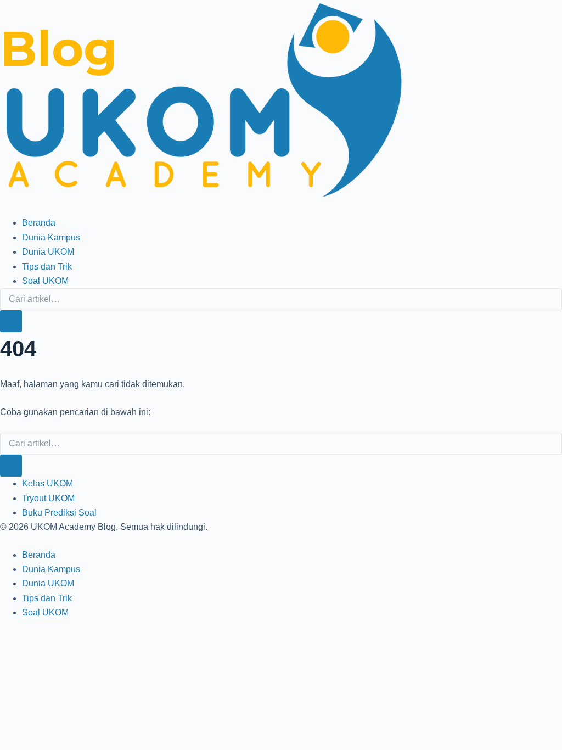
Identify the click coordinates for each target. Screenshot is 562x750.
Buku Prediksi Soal (59, 512)
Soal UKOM (45, 281)
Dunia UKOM (48, 251)
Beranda (38, 222)
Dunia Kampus (51, 237)
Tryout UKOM (48, 498)
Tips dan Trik (47, 266)
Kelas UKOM (47, 483)
